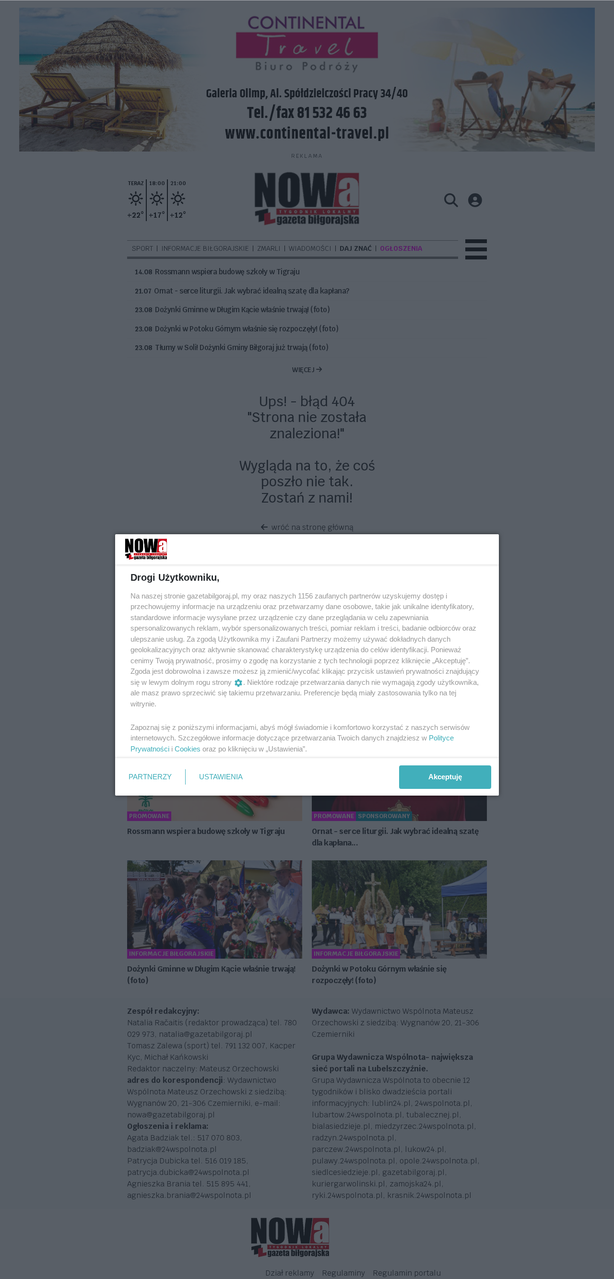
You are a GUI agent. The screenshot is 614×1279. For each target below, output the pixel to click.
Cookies (188, 749)
